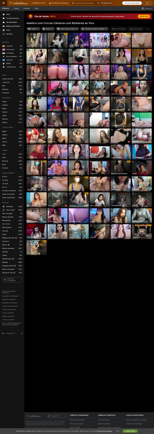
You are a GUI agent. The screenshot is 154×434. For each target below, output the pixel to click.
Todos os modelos (8, 319)
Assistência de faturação (10, 296)
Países (48, 29)
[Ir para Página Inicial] (18, 3)
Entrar (148, 3)
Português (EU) (55, 416)
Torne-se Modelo (8, 313)
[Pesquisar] (98, 3)
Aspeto (33, 29)
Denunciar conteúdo (8, 299)
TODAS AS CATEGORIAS (11, 279)
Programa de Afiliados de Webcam (109, 427)
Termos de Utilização (9, 309)
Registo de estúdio (8, 316)
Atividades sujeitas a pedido (94, 29)
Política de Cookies (104, 431)
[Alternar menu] (3, 3)
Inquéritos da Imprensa (9, 303)
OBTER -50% (143, 16)
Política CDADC (75, 427)
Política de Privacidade (9, 306)
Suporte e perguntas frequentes (9, 292)
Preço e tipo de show (67, 29)
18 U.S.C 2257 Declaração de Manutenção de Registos (11, 323)
